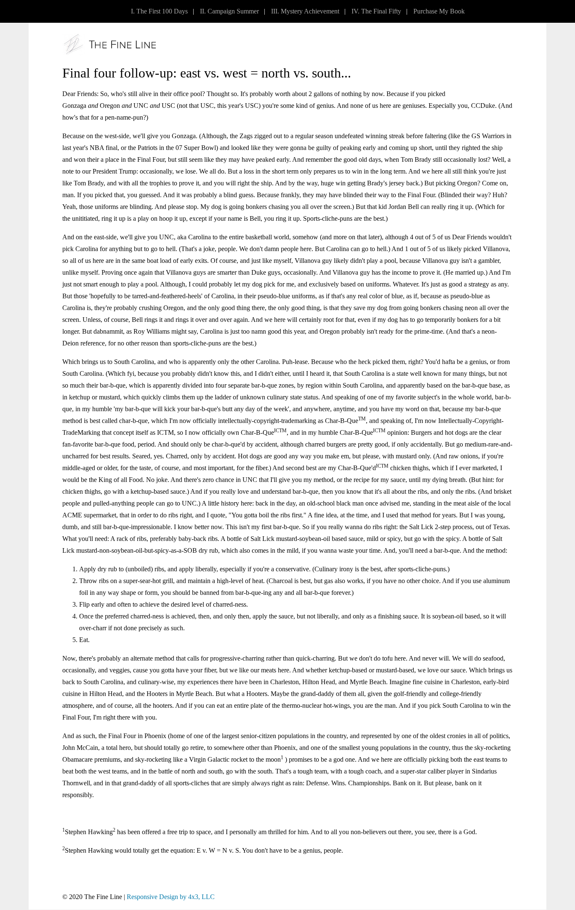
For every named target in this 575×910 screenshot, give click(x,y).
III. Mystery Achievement (305, 11)
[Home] (109, 44)
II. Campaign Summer (229, 11)
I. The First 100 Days (159, 11)
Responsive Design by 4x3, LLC (171, 896)
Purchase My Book (439, 11)
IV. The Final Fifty (376, 11)
